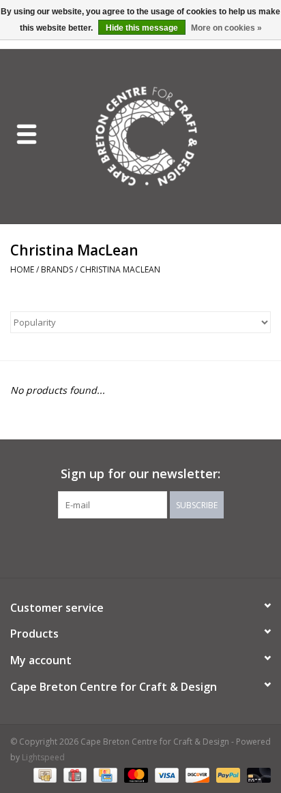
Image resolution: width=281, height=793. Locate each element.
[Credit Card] (104, 774)
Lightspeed (43, 757)
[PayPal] (226, 774)
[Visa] (165, 774)
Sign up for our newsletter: (140, 474)
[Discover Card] (196, 774)
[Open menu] (26, 133)
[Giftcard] (74, 774)
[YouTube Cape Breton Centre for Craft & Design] (153, 546)
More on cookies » (226, 28)
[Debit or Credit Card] (256, 774)
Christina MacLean (120, 269)
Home (22, 269)
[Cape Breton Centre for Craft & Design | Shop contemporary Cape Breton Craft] (167, 135)
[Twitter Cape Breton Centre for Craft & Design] (128, 546)
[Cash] (44, 774)
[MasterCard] (134, 774)
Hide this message (142, 28)
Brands (57, 269)
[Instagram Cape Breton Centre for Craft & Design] (177, 546)
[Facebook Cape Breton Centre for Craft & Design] (104, 546)
